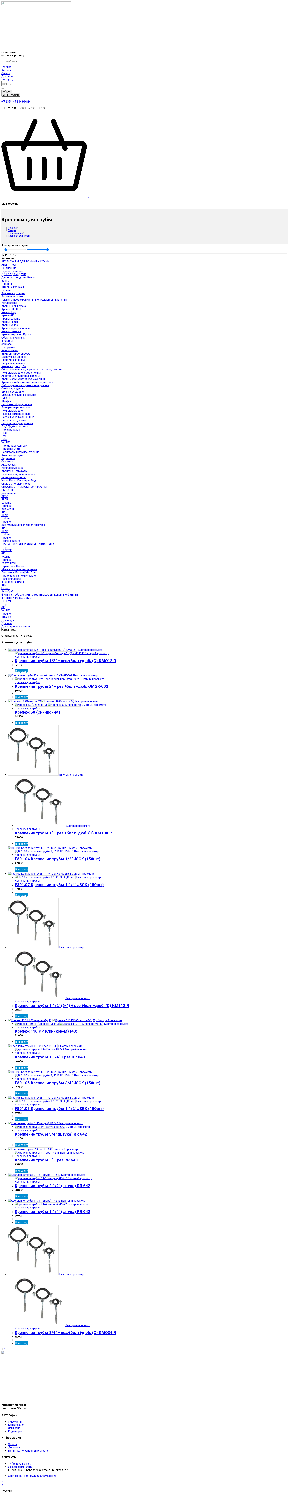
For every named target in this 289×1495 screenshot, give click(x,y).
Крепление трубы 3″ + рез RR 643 (46, 1160)
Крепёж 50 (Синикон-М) (37, 712)
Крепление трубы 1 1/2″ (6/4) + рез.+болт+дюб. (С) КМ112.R (72, 1005)
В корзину (21, 671)
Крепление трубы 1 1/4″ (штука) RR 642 (52, 1211)
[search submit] (2, 88)
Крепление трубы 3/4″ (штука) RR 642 (51, 1134)
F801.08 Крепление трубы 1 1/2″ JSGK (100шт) (59, 1108)
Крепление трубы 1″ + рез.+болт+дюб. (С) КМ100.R (63, 833)
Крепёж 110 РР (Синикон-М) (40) (46, 1031)
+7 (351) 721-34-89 (15, 101)
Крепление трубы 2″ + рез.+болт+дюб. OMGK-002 (61, 686)
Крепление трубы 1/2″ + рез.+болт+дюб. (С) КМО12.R (65, 660)
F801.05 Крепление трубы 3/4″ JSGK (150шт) (57, 1083)
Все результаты (11, 95)
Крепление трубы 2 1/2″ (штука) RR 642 (52, 1185)
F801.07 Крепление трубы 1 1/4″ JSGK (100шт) (59, 884)
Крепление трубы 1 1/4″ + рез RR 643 (50, 1057)
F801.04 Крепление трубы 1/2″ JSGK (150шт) (57, 859)
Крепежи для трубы (19, 235)
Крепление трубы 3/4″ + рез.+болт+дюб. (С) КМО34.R (65, 1332)
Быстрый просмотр (89, 649)
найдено (7, 91)
